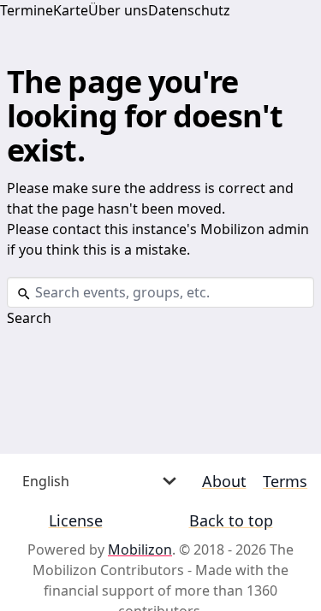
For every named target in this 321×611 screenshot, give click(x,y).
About (224, 481)
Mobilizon (140, 549)
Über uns (118, 10)
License (76, 520)
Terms (285, 481)
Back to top (231, 520)
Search (29, 317)
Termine (26, 10)
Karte (70, 10)
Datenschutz (189, 10)
